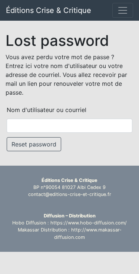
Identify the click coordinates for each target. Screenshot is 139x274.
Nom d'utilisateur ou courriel (46, 110)
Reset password (33, 144)
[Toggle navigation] (122, 10)
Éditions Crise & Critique (48, 10)
